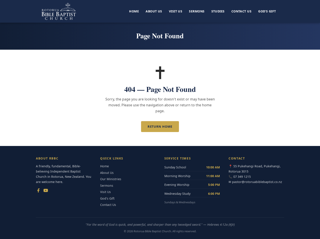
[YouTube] (45, 191)
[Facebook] (38, 191)
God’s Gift (267, 11)
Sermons (196, 11)
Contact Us (241, 11)
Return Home (160, 126)
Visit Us (175, 11)
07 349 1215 (242, 177)
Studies (218, 11)
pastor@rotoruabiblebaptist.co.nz (257, 182)
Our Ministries (110, 179)
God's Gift (107, 198)
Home (134, 11)
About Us (154, 11)
